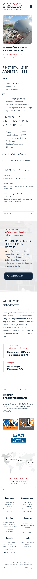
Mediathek (9, 531)
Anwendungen (27, 498)
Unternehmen (27, 523)
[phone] (15, 552)
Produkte (9, 498)
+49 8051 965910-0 (9, 547)
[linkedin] (8, 552)
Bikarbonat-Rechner (28, 542)
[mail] (11, 552)
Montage (10, 529)
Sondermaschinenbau (10, 527)
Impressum (28, 547)
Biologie (9, 511)
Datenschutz (28, 544)
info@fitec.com (10, 549)
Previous (7, 213)
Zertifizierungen (27, 532)
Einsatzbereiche (27, 509)
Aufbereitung (9, 502)
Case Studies (27, 511)
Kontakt (9, 538)
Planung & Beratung (9, 522)
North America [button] (13, 459)
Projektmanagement (10, 524)
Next (31, 213)
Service (9, 518)
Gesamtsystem (28, 504)
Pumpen (9, 507)
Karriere (27, 530)
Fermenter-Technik (9, 509)
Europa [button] (22, 460)
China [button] (32, 462)
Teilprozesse (28, 507)
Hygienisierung (9, 504)
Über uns (28, 518)
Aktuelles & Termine (27, 525)
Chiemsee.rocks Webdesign (24, 568)
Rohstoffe (27, 502)
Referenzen (27, 528)
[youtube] (5, 552)
